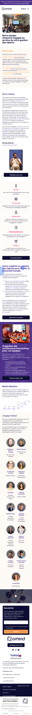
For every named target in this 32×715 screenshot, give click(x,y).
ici (23, 667)
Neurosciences (16, 231)
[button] (16, 596)
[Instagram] (15, 649)
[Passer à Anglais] (28, 9)
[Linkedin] (12, 649)
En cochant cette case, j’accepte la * (17, 627)
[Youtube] (18, 649)
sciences (19, 428)
